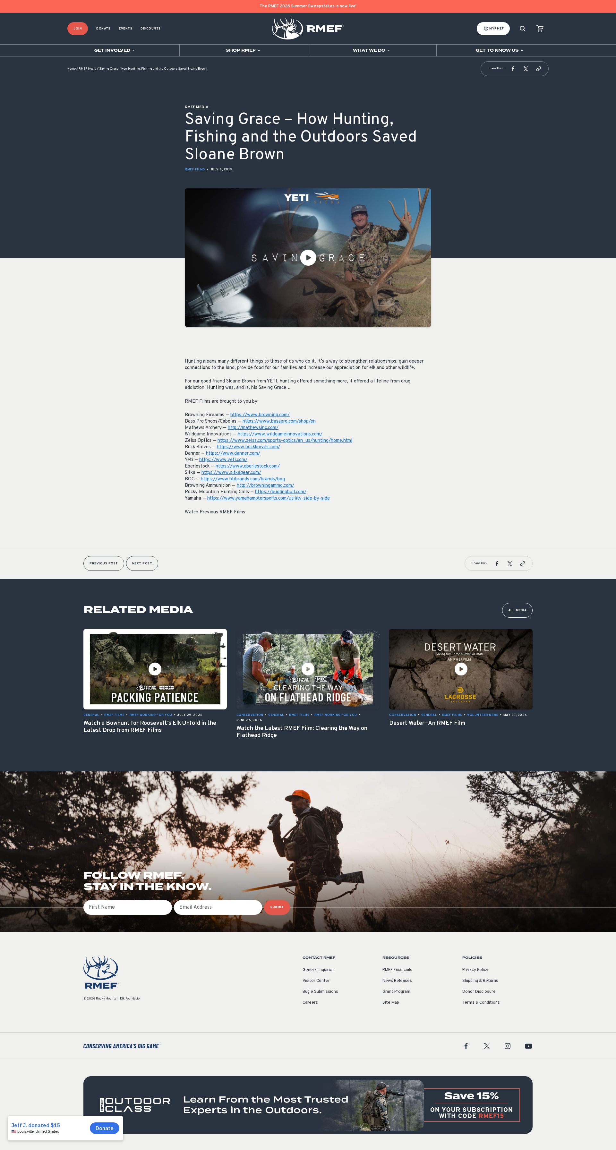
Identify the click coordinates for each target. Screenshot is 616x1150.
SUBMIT (277, 907)
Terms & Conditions (481, 1002)
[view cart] (539, 28)
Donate (103, 29)
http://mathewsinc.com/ (253, 428)
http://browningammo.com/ (265, 486)
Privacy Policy (475, 970)
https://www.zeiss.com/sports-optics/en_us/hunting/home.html (285, 441)
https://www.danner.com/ (233, 454)
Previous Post (104, 564)
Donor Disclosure (479, 991)
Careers (310, 1002)
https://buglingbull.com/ (280, 492)
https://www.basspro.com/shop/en (279, 421)
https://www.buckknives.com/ (248, 447)
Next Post (142, 564)
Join (77, 29)
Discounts (151, 29)
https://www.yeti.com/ (223, 460)
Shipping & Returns (480, 980)
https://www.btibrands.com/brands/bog (243, 479)
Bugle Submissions (320, 991)
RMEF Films (195, 169)
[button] (513, 69)
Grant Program (396, 991)
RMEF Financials (397, 970)
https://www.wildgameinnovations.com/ (280, 434)
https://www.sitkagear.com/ (231, 473)
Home (71, 69)
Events (125, 29)
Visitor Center (316, 980)
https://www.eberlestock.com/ (248, 466)
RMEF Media (87, 69)
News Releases (397, 980)
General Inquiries (319, 970)
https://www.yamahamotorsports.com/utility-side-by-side (268, 498)
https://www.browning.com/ (260, 415)
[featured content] (308, 1105)
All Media (517, 610)
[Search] (522, 28)
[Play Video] (308, 257)
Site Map (390, 1002)
